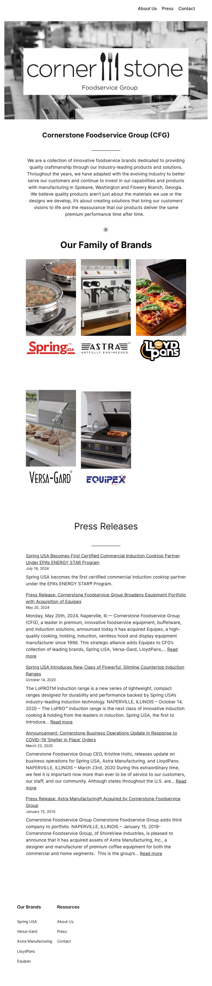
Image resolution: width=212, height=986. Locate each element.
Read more (61, 722)
